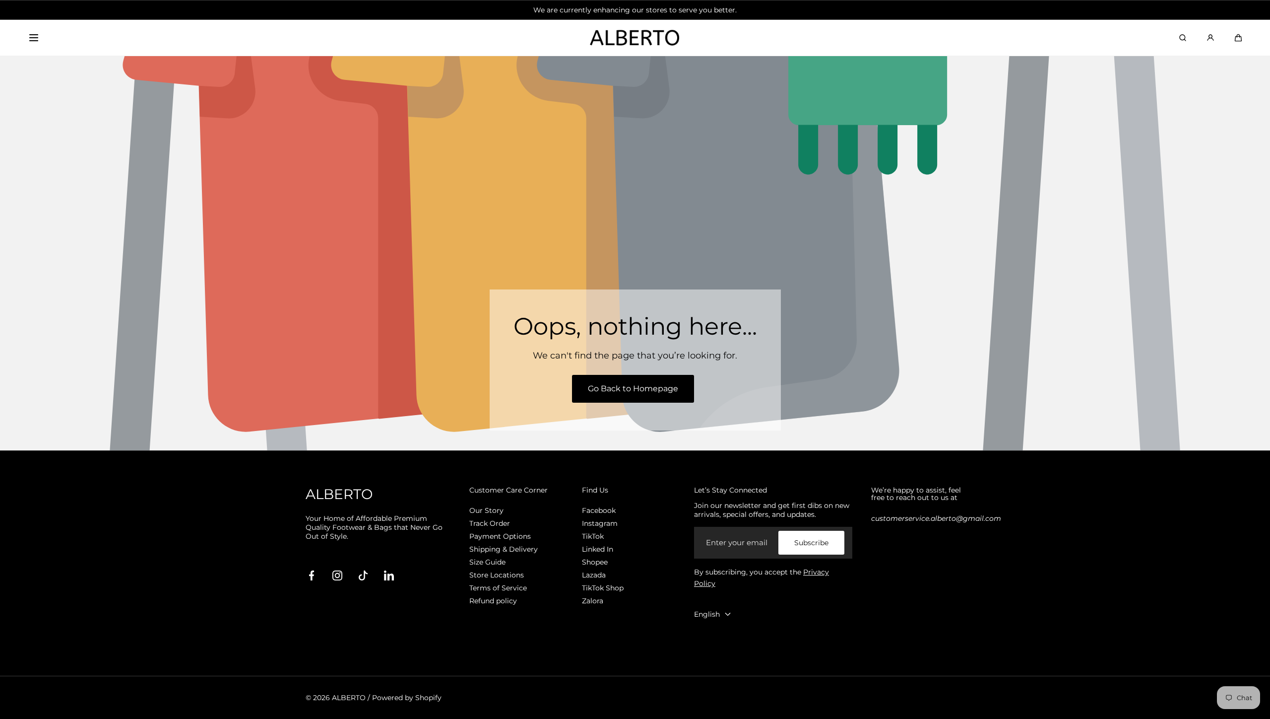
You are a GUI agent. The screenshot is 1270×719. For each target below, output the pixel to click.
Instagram (600, 523)
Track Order (489, 523)
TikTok (593, 536)
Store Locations (496, 575)
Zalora (592, 600)
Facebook (599, 510)
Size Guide (487, 562)
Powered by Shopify (407, 697)
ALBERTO (349, 697)
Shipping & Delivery (503, 549)
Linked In (597, 549)
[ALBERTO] (635, 38)
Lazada (594, 575)
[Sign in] (1210, 38)
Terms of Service (498, 587)
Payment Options (500, 536)
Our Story (486, 510)
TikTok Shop (603, 587)
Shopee (595, 562)
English (707, 614)
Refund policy (493, 600)
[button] (34, 38)
